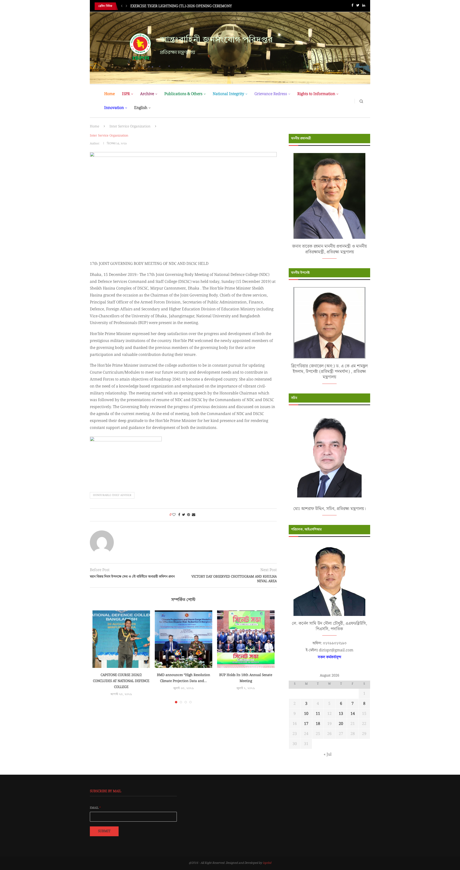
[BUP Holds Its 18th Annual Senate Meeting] (246, 639)
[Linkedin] (363, 6)
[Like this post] (174, 514)
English (140, 108)
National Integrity (228, 94)
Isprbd (267, 863)
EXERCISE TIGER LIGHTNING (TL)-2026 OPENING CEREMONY (181, 6)
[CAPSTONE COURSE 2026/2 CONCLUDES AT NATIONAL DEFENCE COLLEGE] (121, 639)
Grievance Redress (270, 94)
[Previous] (122, 6)
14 (353, 714)
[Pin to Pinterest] (188, 514)
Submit (104, 831)
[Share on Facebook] (179, 514)
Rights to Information (316, 94)
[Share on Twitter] (183, 514)
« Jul (328, 754)
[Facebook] (352, 6)
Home (109, 94)
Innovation (114, 108)
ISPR (126, 94)
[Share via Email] (193, 514)
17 (306, 724)
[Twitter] (358, 6)
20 (341, 724)
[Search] (361, 101)
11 (318, 714)
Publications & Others (183, 94)
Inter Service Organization (129, 126)
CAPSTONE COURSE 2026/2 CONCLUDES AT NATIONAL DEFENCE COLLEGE (121, 681)
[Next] (126, 6)
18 (318, 724)
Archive (147, 94)
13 (341, 714)
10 (306, 714)
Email (95, 808)
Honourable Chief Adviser (112, 495)
